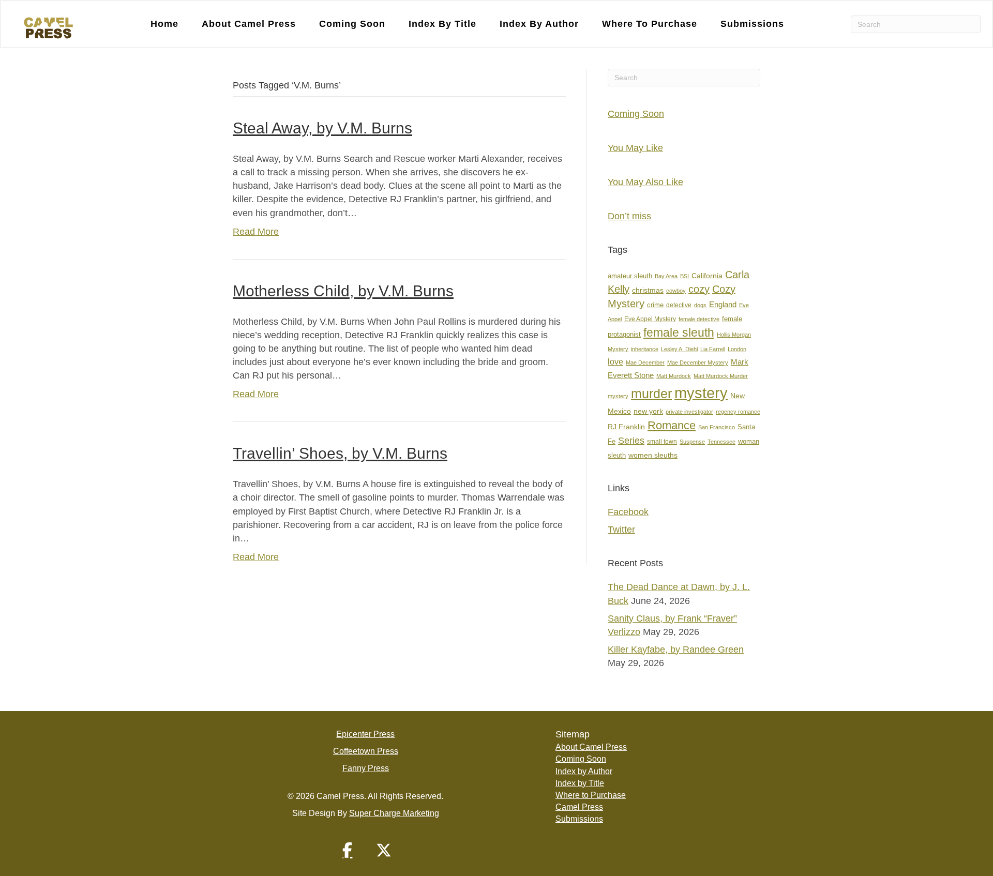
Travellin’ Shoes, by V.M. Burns (340, 453)
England (722, 304)
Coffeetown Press (365, 751)
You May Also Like (645, 182)
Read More (256, 231)
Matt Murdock (673, 376)
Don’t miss (629, 216)
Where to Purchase (649, 24)
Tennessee (721, 442)
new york (648, 411)
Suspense (692, 442)
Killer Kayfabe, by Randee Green (676, 649)
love (615, 361)
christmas (648, 290)
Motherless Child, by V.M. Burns (343, 290)
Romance (672, 425)
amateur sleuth (630, 276)
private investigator (689, 412)
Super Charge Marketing (394, 813)
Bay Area (666, 276)
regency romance (738, 412)
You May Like (635, 148)
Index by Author (539, 24)
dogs (700, 305)
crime (655, 305)
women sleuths (653, 455)
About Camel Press (249, 24)
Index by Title (442, 24)
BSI (684, 276)
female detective (699, 319)
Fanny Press (365, 768)
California (707, 276)
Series (631, 440)
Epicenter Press (365, 734)
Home (164, 24)
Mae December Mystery (697, 362)
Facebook (628, 512)
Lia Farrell (712, 349)
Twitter (621, 529)
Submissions (752, 24)
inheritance (644, 349)
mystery (701, 392)
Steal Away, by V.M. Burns (322, 128)
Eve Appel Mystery (650, 319)
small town (662, 441)
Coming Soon (352, 24)
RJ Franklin (626, 427)
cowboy (676, 291)
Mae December (645, 362)
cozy (699, 289)
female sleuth (678, 332)
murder (651, 393)
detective (678, 305)
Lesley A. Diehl (679, 349)
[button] (347, 850)
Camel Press (579, 807)
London (737, 349)
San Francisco (716, 427)
